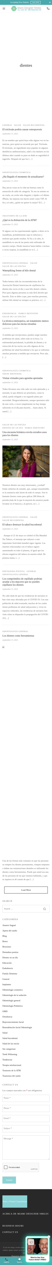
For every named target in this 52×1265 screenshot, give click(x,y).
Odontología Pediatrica (12, 1006)
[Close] (50, 2)
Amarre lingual (9, 925)
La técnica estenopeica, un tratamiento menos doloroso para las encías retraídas (25, 322)
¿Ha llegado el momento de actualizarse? (23, 176)
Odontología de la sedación (14, 995)
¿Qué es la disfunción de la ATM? (19, 220)
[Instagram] (29, 1220)
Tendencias (7, 1059)
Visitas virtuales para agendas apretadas (22, 378)
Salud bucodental (34, 125)
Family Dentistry (28, 313)
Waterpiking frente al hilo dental (19, 270)
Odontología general (15, 263)
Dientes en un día (12, 428)
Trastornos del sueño (11, 1076)
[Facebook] (17, 1220)
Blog (4, 936)
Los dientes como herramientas (18, 635)
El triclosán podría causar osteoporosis (22, 129)
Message (8, 1138)
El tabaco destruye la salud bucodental (22, 524)
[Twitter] (23, 1220)
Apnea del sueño (9, 930)
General (7, 125)
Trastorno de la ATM (14, 216)
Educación (7, 963)
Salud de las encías (14, 266)
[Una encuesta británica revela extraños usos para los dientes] (26, 461)
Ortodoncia (7, 1016)
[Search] (44, 909)
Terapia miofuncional (11, 1065)
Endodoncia (9, 313)
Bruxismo (6, 946)
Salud (17, 125)
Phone (7, 1108)
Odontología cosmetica (16, 172)
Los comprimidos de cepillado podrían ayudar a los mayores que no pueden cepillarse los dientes (22, 581)
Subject (8, 1128)
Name (7, 1098)
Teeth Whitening (12, 374)
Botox (5, 941)
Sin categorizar (9, 1049)
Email (7, 1118)
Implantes (6, 984)
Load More (26, 890)
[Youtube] (34, 1220)
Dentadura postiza (13, 571)
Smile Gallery (36, 2)
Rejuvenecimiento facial (13, 1022)
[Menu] (3, 8)
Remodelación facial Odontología (17, 1027)
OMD (4, 1011)
